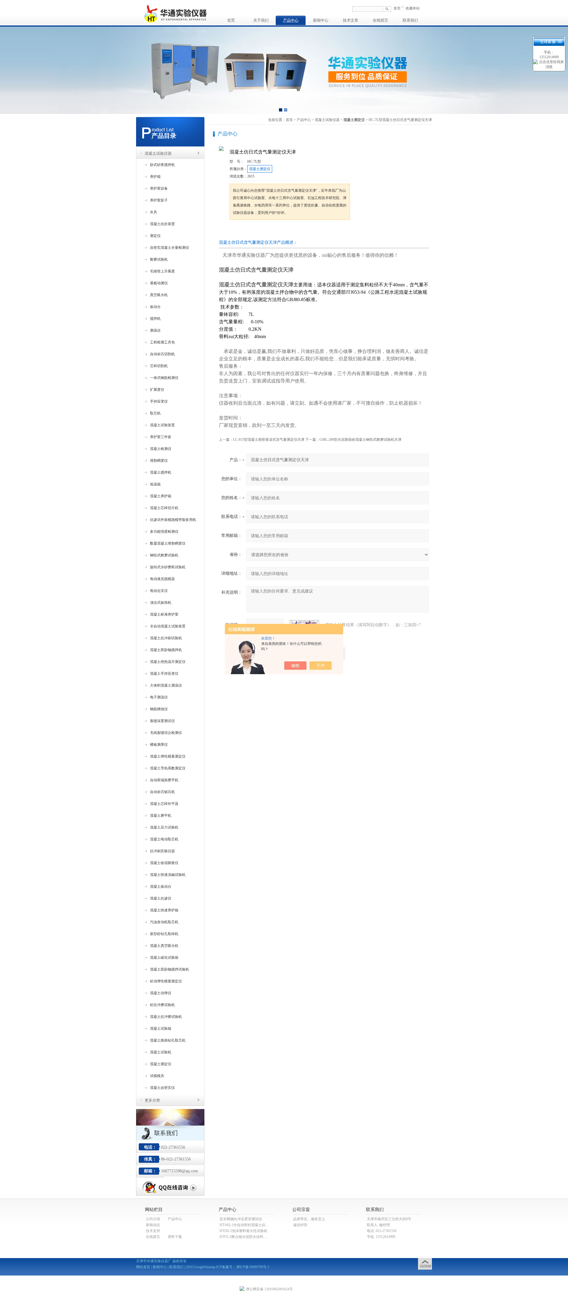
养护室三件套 (160, 437)
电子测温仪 (159, 697)
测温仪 (155, 330)
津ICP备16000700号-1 (253, 1267)
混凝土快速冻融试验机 (167, 875)
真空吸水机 (159, 295)
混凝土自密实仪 (162, 1088)
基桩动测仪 (159, 283)
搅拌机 (155, 319)
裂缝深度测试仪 (162, 721)
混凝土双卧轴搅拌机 (166, 650)
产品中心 (290, 20)
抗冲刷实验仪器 (162, 851)
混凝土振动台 (160, 886)
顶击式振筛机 (160, 602)
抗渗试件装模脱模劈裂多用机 (173, 520)
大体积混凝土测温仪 (166, 685)
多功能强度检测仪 (164, 531)
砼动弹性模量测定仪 (166, 981)
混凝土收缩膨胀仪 (164, 863)
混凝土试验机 (160, 1052)
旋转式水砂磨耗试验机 (167, 567)
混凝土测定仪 (160, 1064)
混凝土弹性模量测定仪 (167, 756)
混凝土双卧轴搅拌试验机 (169, 969)
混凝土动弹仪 (160, 993)
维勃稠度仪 (159, 461)
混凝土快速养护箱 (164, 910)
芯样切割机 (159, 366)
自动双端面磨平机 (164, 780)
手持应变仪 (159, 401)
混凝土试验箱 (160, 1028)
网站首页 (143, 1267)
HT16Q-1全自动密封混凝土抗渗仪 (246, 1225)
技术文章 (350, 20)
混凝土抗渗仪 (160, 898)
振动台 (155, 307)
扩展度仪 (157, 390)
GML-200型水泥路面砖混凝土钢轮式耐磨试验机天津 (360, 439)
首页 (397, 8)
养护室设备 (159, 188)
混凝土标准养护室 (164, 614)
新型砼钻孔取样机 (164, 934)
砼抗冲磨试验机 (162, 1005)
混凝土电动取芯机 (164, 839)
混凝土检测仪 (160, 449)
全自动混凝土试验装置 (167, 626)
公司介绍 (153, 1219)
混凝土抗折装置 (162, 224)
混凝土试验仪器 (158, 153)
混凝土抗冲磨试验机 (166, 1017)
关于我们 (261, 20)
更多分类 (152, 1100)
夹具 (153, 212)
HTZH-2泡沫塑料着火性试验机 (243, 1231)
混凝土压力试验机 (164, 827)
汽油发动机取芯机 (164, 922)
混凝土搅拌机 (160, 472)
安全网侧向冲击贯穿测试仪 (241, 1219)
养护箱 (155, 177)
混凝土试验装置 (162, 425)
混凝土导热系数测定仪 (167, 768)
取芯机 (155, 413)
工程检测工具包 (162, 342)
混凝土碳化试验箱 (164, 957)
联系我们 (410, 20)
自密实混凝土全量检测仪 (169, 248)
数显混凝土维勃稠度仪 (167, 543)
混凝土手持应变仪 (164, 673)
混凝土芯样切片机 (164, 508)
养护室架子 (159, 200)
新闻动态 (153, 1225)
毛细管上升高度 (162, 271)
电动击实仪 (159, 591)
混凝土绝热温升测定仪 (167, 662)
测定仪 (155, 236)
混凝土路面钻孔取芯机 (167, 1040)
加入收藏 (291, 230)
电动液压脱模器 (162, 579)
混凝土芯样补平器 (164, 804)
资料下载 (175, 1237)
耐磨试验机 (159, 259)
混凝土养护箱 (160, 496)
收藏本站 (413, 8)
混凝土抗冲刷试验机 (166, 638)
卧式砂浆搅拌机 (162, 165)
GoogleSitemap (204, 1267)
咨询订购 (248, 230)
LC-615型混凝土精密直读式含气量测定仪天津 (268, 439)
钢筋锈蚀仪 (159, 709)
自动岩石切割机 (162, 354)
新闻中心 (320, 20)
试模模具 (157, 1076)
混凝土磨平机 (160, 815)
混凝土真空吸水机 (164, 946)
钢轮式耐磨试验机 (164, 555)
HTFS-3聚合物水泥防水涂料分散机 (247, 1237)
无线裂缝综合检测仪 (166, 733)
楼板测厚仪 (159, 744)
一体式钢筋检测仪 (164, 378)
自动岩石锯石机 (162, 792)
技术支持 (153, 1231)
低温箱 (155, 484)
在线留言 (380, 20)
